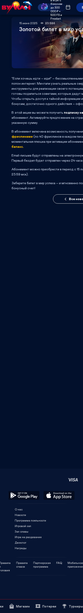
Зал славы (21, 531)
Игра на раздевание (28, 537)
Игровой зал (23, 526)
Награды (21, 548)
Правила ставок (22, 563)
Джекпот (20, 542)
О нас (19, 509)
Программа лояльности (30, 520)
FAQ (59, 563)
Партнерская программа (42, 563)
